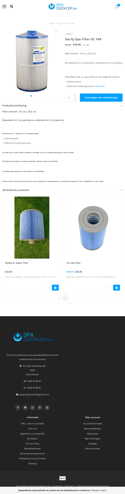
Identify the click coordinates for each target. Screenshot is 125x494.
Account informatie (92, 423)
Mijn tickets (92, 433)
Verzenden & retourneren (32, 453)
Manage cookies (99, 490)
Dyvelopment (103, 486)
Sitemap (32, 463)
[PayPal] (62, 478)
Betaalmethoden (32, 448)
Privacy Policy (33, 443)
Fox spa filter (73, 263)
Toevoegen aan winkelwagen (101, 97)
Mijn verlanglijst (92, 438)
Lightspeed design (84, 486)
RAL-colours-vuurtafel (32, 423)
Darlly (69, 34)
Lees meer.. (100, 86)
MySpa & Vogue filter (16, 263)
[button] (31, 96)
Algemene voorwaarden (32, 433)
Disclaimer (32, 438)
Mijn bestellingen (92, 428)
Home (52, 23)
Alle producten (92, 448)
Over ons (32, 428)
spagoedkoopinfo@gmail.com (34, 394)
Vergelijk (92, 443)
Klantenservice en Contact (32, 458)
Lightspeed (68, 486)
